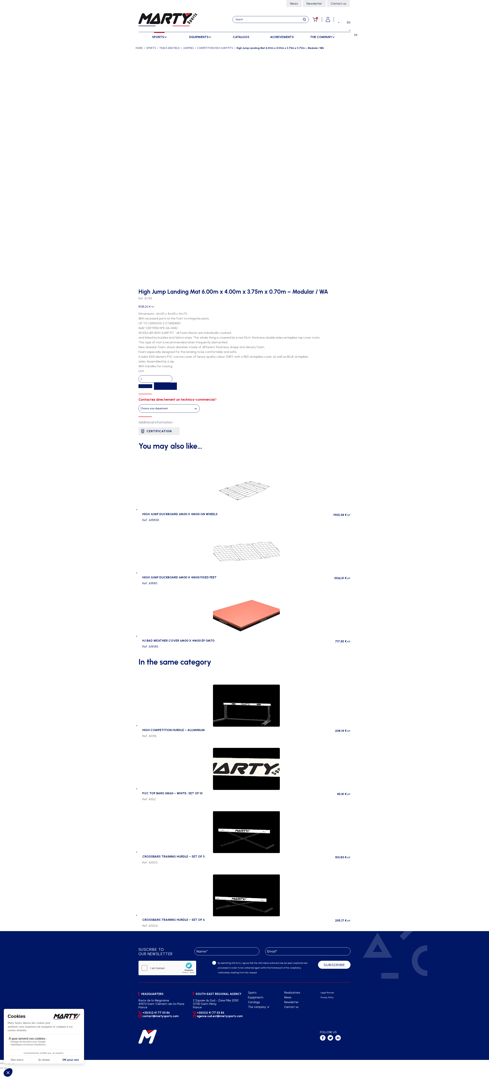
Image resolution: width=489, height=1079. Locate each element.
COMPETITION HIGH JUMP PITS (215, 48)
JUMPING (188, 48)
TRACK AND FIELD (169, 48)
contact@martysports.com (160, 1016)
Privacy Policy (327, 997)
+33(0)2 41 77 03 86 (156, 1012)
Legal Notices (327, 992)
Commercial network (261, 1016)
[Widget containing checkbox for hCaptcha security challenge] (167, 968)
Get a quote (165, 386)
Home (139, 48)
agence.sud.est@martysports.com (219, 1016)
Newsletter (314, 3)
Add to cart (145, 386)
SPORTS (151, 48)
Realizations (292, 992)
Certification (159, 431)
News (294, 3)
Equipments (255, 997)
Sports (252, 992)
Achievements (282, 37)
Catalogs (241, 37)
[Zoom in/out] (1, 1063)
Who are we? (256, 1011)
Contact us (338, 3)
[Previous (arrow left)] (1, 1068)
